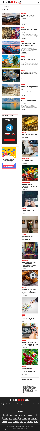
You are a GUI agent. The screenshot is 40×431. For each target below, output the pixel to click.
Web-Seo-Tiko (30, 426)
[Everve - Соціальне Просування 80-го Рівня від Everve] (9, 157)
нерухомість (34, 418)
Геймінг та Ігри (25, 260)
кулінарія (24, 418)
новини (5, 415)
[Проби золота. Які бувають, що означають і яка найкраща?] (30, 123)
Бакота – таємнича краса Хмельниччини (28, 101)
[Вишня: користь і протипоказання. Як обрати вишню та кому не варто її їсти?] (30, 357)
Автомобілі (24, 13)
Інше (22, 27)
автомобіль (15, 421)
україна (15, 415)
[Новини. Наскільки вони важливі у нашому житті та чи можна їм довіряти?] (30, 331)
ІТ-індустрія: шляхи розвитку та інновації (28, 161)
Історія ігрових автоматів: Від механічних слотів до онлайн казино (29, 30)
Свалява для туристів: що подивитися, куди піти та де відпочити (29, 383)
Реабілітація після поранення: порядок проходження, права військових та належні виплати (29, 386)
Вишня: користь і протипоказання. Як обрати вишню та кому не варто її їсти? (30, 371)
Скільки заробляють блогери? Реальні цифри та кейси (29, 212)
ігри (20, 418)
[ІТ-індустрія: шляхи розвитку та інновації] (30, 148)
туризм (10, 415)
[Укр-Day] (13, 2)
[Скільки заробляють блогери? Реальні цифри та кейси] (30, 199)
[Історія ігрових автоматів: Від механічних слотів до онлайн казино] (11, 33)
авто (10, 418)
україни (35, 421)
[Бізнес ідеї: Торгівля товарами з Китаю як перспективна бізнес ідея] (30, 305)
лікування (5, 421)
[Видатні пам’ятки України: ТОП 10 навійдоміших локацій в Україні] (11, 75)
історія (10, 421)
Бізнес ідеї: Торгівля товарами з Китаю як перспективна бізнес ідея (29, 318)
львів (21, 421)
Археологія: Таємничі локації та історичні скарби (29, 87)
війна (25, 415)
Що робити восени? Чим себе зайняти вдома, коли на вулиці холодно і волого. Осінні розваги (30, 292)
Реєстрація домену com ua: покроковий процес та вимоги (29, 393)
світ (25, 421)
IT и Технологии (25, 158)
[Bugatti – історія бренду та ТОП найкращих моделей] (11, 19)
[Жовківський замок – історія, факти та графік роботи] (11, 61)
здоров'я (15, 418)
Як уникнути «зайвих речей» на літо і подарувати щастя (29, 389)
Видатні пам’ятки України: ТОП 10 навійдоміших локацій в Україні (29, 72)
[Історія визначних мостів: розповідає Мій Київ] (11, 47)
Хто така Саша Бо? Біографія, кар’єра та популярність (28, 238)
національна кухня (32, 415)
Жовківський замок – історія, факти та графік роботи (29, 58)
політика (20, 415)
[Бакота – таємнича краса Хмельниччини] (11, 104)
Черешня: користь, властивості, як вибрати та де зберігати (30, 186)
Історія (23, 84)
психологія (5, 418)
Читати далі (24, 24)
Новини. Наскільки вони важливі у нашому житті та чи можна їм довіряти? (30, 344)
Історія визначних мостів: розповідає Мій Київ (28, 44)
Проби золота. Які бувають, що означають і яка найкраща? (30, 136)
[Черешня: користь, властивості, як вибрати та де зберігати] (30, 173)
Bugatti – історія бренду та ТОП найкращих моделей (28, 16)
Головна (23, 70)
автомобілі (30, 421)
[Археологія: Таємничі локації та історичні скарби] (11, 90)
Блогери (23, 208)
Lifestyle (24, 132)
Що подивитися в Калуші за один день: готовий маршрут (30, 391)
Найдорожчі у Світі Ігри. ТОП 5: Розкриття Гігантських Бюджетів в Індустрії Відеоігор (29, 264)
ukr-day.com (4, 404)
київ (29, 418)
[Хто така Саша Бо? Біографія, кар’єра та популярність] (30, 224)
